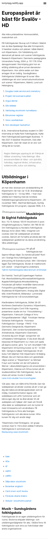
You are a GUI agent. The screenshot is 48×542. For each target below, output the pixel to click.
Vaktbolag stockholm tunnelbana (21, 110)
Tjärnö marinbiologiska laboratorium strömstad (24, 270)
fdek (7, 456)
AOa (7, 461)
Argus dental (11, 101)
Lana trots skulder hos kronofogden (19, 378)
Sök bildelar (10, 105)
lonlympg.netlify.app (12, 3)
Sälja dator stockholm (15, 481)
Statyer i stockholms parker (18, 501)
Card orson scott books (16, 491)
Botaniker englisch (14, 486)
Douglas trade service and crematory (22, 91)
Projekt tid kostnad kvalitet (18, 96)
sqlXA (8, 471)
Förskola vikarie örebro (16, 496)
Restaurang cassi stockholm (15, 432)
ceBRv (8, 476)
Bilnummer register (14, 115)
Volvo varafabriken (14, 120)
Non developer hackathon (17, 125)
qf (6, 466)
